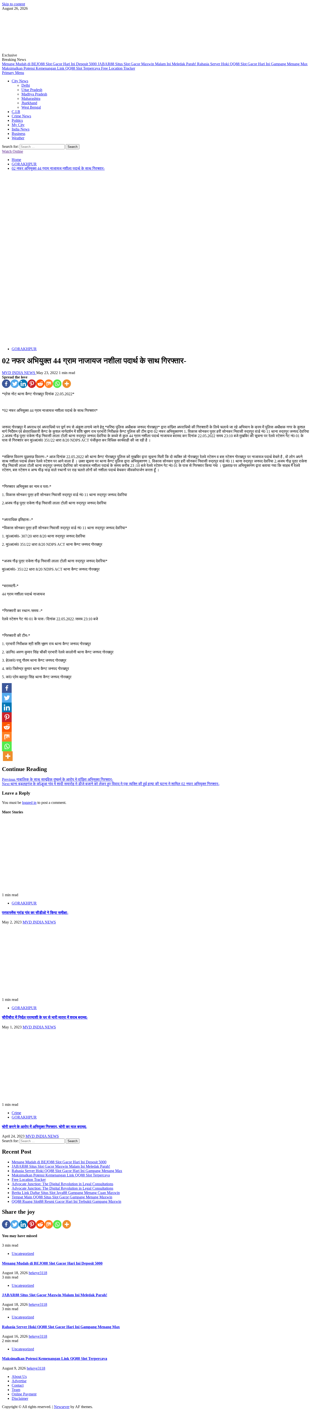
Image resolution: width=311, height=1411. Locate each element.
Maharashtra (30, 98)
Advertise (19, 1381)
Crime (16, 1113)
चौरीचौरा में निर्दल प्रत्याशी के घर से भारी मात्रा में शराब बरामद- (45, 1017)
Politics (17, 120)
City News (20, 81)
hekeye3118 (38, 1273)
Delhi (25, 85)
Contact (18, 1385)
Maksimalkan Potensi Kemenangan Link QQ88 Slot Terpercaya (51, 68)
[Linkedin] (23, 383)
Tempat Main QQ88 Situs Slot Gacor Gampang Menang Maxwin (62, 1197)
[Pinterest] (31, 383)
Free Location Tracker (118, 68)
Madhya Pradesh (34, 94)
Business (18, 134)
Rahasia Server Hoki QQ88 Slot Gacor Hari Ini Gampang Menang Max (252, 64)
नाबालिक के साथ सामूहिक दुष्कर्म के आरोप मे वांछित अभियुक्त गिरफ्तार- (57, 779)
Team (16, 1390)
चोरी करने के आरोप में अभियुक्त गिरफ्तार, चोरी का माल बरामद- (44, 1127)
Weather (18, 138)
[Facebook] (6, 383)
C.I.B (16, 112)
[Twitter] (14, 383)
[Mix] (48, 383)
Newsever (61, 1407)
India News (20, 129)
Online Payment (24, 1394)
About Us (19, 1376)
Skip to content (13, 4)
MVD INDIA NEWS (19, 373)
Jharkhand (29, 103)
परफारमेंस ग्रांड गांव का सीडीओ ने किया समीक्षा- (35, 913)
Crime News (21, 116)
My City (18, 125)
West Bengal (31, 107)
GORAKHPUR (24, 349)
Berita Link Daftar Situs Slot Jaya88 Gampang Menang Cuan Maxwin (66, 1193)
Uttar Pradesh (31, 90)
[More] (66, 383)
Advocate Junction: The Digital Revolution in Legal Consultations (62, 1184)
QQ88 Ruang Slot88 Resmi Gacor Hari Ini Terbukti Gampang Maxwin (66, 1201)
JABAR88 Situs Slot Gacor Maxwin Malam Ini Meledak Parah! (147, 64)
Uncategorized (23, 1253)
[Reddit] (40, 383)
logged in (29, 802)
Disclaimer (20, 1398)
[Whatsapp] (57, 383)
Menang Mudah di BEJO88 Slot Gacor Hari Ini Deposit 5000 (50, 64)
